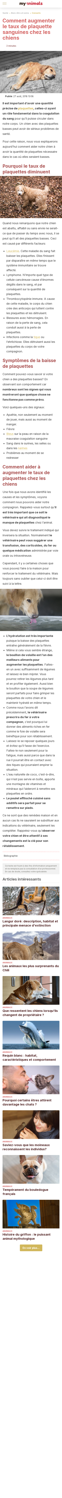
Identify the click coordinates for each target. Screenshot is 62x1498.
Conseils (36, 13)
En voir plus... (31, 1247)
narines (22, 448)
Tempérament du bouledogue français (25, 1192)
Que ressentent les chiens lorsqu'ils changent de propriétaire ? (30, 1013)
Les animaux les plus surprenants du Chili (31, 968)
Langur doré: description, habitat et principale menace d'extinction (30, 923)
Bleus (10, 433)
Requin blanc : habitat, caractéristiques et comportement (29, 1058)
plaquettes (25, 108)
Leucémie (12, 251)
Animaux (7, 918)
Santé (5, 13)
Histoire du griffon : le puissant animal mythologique (27, 1237)
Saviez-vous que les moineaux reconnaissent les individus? (26, 1147)
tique (37, 337)
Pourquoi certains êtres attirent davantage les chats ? (27, 1102)
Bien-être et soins (20, 13)
